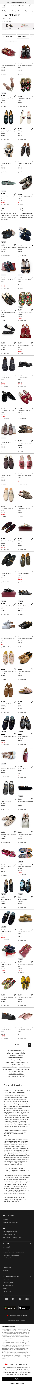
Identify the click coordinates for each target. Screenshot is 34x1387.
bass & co (23, 1076)
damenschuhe (16, 1060)
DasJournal (7, 1291)
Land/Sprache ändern (17, 1384)
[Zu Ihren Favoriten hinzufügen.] (15, 64)
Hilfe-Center (7, 1267)
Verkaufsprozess (8, 1250)
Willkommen (6, 11)
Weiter (17, 1379)
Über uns (6, 1280)
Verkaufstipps (7, 1247)
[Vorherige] (12, 1045)
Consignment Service (10, 1222)
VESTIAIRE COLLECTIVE (11, 1276)
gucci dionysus (24, 1067)
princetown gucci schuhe (16, 1053)
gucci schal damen (16, 1071)
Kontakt (5, 1270)
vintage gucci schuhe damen (16, 1062)
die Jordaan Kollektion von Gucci (15, 1197)
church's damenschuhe (16, 1058)
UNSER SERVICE (8, 1216)
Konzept (6, 1219)
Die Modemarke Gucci (10, 1139)
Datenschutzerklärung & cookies (16, 1321)
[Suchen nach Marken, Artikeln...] (4, 6)
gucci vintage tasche (15, 1074)
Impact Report (8, 1286)
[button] (30, 6)
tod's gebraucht (16, 1055)
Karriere (5, 1288)
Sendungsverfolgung (10, 1232)
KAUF (4, 1228)
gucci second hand (16, 1064)
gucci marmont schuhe (16, 1051)
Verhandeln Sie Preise (8, 213)
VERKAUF (6, 1243)
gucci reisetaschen (22, 1069)
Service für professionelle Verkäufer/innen (11, 1257)
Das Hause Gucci (9, 1096)
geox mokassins (12, 1076)
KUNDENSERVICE (8, 1264)
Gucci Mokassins (19, 1176)
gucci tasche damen (9, 1067)
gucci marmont (8, 1069)
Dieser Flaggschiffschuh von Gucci (14, 1190)
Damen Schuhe (23, 11)
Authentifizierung (9, 1234)
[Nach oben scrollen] (29, 1045)
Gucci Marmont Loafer (11, 1201)
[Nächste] (22, 1045)
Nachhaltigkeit (8, 1283)
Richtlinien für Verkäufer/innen (13, 1253)
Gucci (14, 11)
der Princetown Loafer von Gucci (15, 1199)
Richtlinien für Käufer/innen (12, 1237)
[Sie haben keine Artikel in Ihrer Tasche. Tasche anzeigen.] (30, 6)
